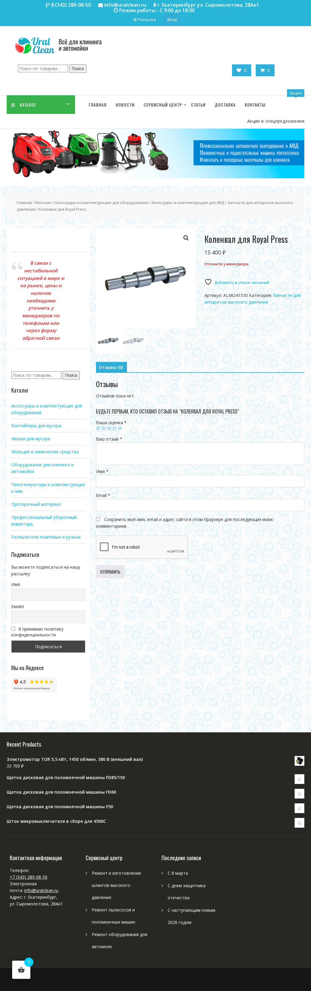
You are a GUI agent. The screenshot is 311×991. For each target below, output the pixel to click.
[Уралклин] (155, 176)
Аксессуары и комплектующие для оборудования (101, 202)
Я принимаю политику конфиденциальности (37, 632)
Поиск (78, 68)
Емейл (17, 606)
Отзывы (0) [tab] (111, 367)
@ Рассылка (144, 19)
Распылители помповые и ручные (46, 537)
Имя (102, 471)
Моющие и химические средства (45, 452)
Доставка (225, 104)
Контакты (255, 104)
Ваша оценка (111, 422)
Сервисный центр (163, 104)
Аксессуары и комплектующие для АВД (187, 202)
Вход (172, 19)
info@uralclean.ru (41, 890)
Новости (125, 104)
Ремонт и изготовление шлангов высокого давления (116, 885)
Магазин (43, 202)
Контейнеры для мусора (36, 425)
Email (103, 495)
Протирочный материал (36, 504)
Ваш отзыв (109, 439)
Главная (98, 104)
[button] (186, 238)
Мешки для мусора (30, 438)
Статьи (198, 104)
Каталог (28, 104)
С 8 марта (178, 873)
